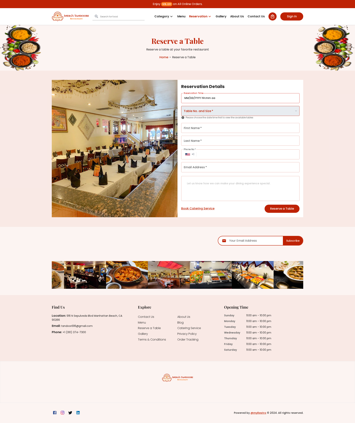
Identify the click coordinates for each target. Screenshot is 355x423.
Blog (180, 323)
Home (163, 57)
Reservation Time (193, 93)
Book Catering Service (197, 208)
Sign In (292, 16)
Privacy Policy (187, 334)
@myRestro (258, 413)
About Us (183, 317)
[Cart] (272, 16)
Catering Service (189, 328)
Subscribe (293, 241)
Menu (142, 323)
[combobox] (240, 111)
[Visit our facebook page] (55, 413)
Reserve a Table (282, 209)
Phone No (190, 149)
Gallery (143, 334)
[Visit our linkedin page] (78, 413)
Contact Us (146, 317)
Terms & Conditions (152, 340)
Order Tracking (187, 340)
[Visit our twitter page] (70, 413)
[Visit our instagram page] (62, 413)
